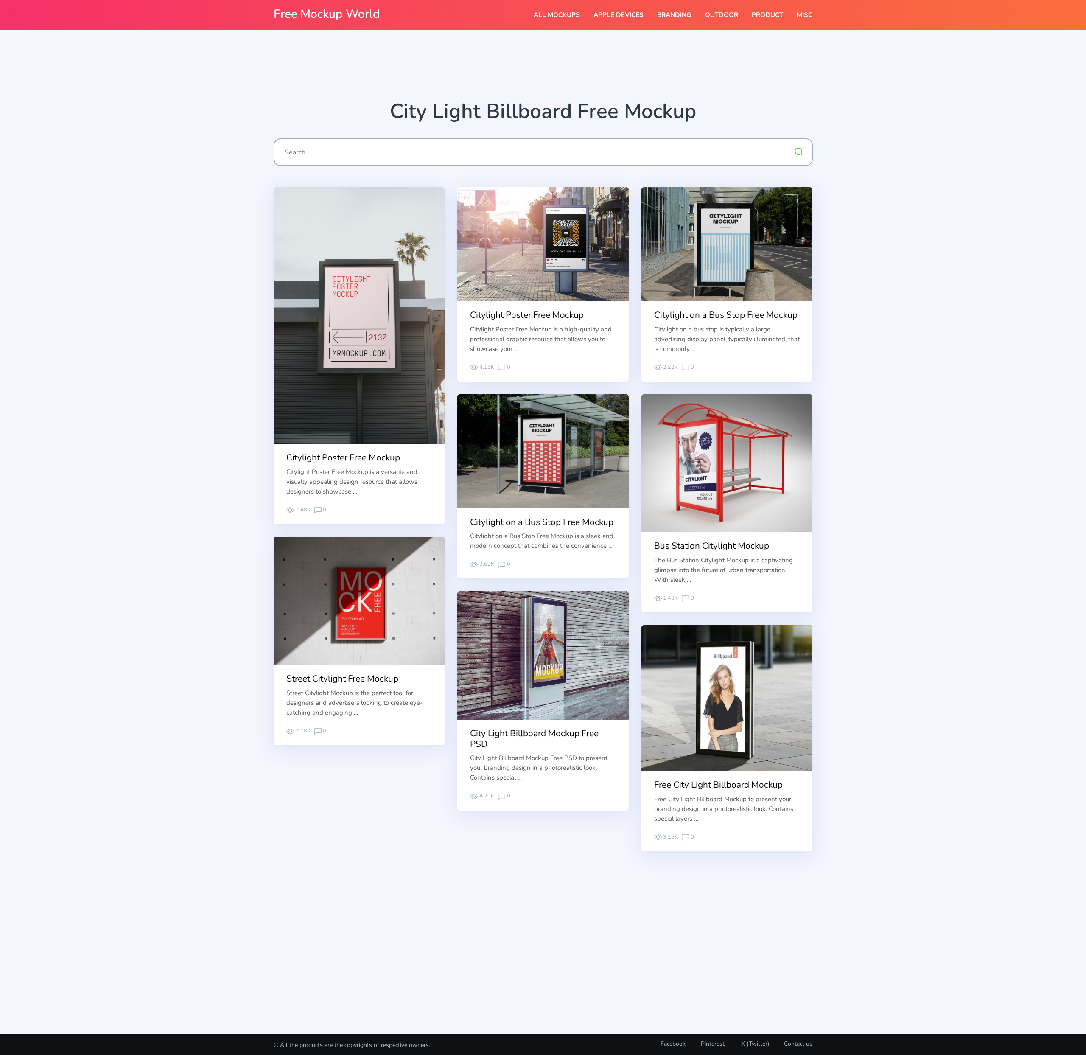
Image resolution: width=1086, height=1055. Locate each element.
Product (767, 15)
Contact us (798, 1044)
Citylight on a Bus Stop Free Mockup (726, 315)
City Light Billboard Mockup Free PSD (534, 738)
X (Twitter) (754, 1044)
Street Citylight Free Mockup (342, 679)
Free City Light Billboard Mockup (718, 785)
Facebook (673, 1044)
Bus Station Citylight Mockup (711, 546)
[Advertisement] (543, 68)
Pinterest (713, 1044)
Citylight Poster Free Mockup (343, 457)
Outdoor (721, 15)
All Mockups (557, 15)
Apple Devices (618, 15)
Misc (804, 15)
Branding (674, 15)
